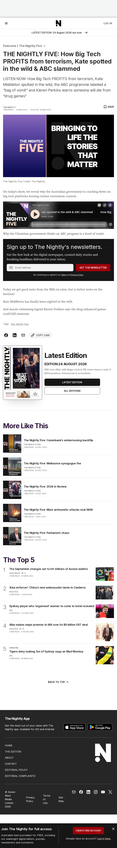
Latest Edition (72, 382)
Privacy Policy (77, 275)
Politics (13, 592)
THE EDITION (13, 751)
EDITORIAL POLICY (16, 769)
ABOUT (9, 757)
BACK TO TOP (56, 682)
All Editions (72, 390)
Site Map (61, 799)
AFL (11, 610)
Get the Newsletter (93, 267)
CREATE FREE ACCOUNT (88, 830)
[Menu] (6, 23)
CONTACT (11, 763)
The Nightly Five (30, 46)
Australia (14, 573)
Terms (64, 275)
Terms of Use (46, 799)
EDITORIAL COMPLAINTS (20, 775)
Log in (108, 23)
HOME (8, 745)
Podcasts (9, 46)
